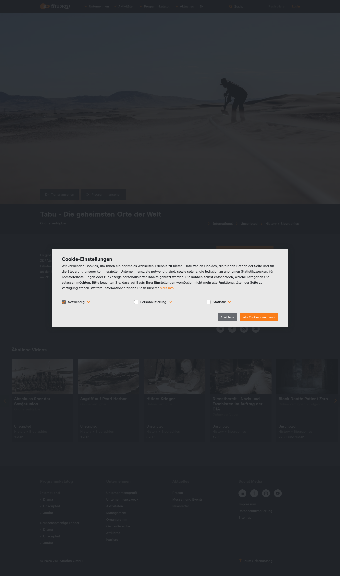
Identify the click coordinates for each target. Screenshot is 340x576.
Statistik (219, 302)
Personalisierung (153, 302)
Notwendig (76, 302)
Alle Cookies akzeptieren (259, 317)
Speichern (227, 317)
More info (167, 288)
